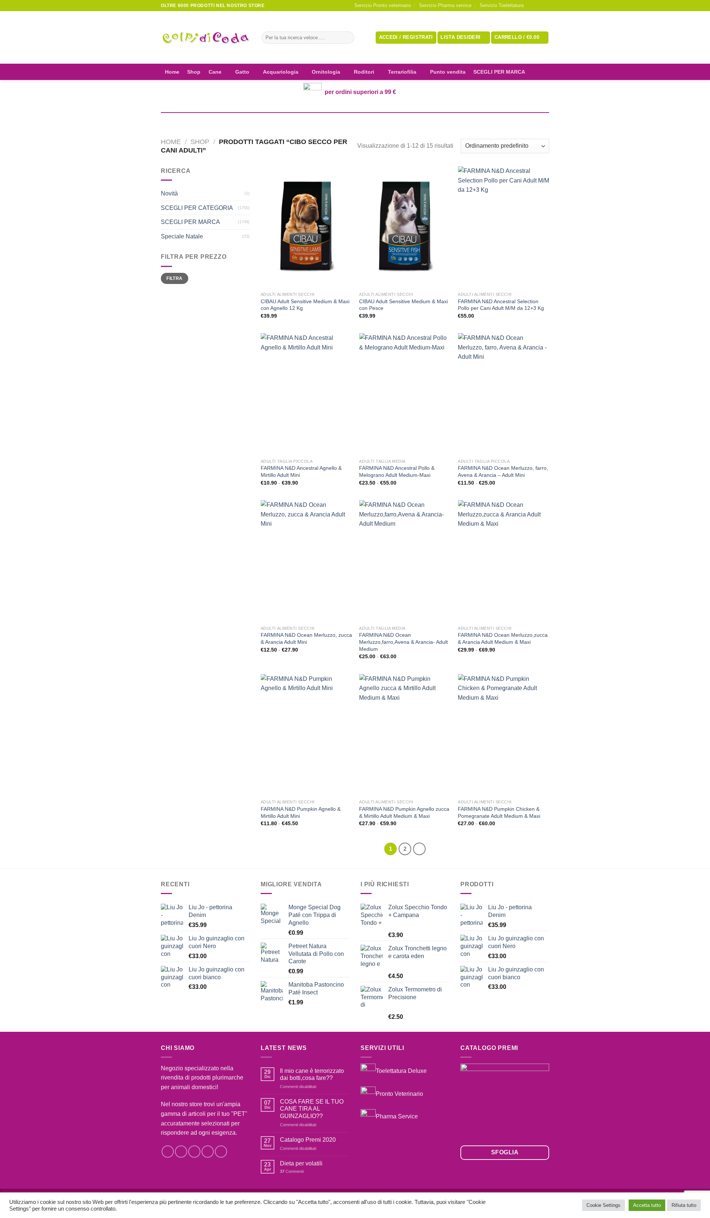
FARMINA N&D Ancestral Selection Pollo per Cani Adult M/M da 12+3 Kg (501, 304)
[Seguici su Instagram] (538, 5)
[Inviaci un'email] (545, 5)
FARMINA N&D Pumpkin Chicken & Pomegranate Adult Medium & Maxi (499, 812)
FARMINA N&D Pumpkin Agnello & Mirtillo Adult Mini (301, 812)
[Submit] (347, 37)
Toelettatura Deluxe (401, 1071)
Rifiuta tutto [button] (684, 1205)
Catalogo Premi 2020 (308, 1140)
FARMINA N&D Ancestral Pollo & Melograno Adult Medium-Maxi (397, 471)
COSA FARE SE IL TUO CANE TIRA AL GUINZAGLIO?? (312, 1108)
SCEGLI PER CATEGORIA (197, 208)
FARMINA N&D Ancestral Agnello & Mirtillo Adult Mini (301, 471)
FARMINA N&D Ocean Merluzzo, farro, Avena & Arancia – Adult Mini (503, 471)
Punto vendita (448, 72)
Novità (169, 193)
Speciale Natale (182, 236)
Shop (193, 72)
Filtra (174, 278)
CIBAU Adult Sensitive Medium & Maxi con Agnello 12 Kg (305, 304)
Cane (215, 72)
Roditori (364, 72)
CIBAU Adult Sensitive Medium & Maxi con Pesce (403, 304)
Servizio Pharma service (445, 5)
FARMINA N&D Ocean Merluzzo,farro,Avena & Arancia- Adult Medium (403, 642)
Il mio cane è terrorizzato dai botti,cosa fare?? (312, 1074)
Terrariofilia (402, 72)
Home (172, 72)
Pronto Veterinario (399, 1093)
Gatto (242, 72)
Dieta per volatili (301, 1163)
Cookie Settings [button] (603, 1205)
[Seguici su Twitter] (194, 1151)
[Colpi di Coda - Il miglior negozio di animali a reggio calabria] (205, 37)
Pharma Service (397, 1116)
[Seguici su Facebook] (531, 5)
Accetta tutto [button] (647, 1205)
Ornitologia (326, 72)
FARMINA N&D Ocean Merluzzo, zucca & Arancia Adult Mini (306, 638)
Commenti (292, 1171)
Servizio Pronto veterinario (382, 5)
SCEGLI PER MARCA (499, 72)
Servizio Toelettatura (502, 5)
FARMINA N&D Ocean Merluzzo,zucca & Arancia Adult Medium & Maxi (503, 638)
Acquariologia (280, 72)
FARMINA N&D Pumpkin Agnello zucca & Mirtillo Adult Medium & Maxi (404, 812)
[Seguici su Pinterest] (221, 1151)
